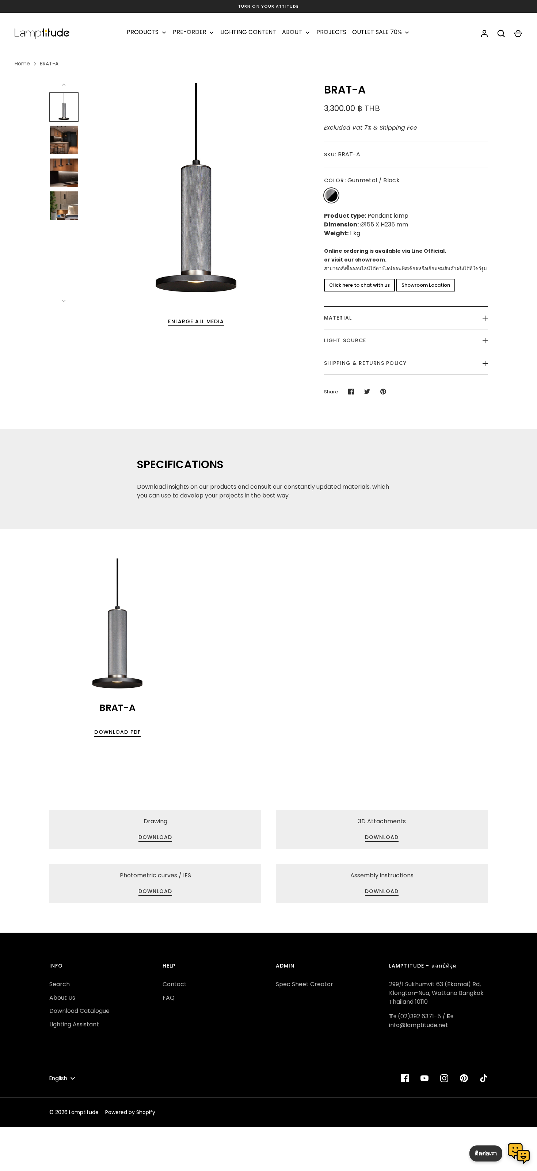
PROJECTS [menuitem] (331, 32)
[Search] (501, 34)
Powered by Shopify (130, 1112)
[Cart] (518, 34)
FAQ (169, 997)
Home (22, 63)
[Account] (484, 34)
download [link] (155, 837)
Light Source (345, 340)
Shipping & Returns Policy (365, 363)
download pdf (117, 732)
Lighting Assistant (74, 1024)
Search (59, 984)
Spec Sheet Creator (304, 984)
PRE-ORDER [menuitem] (189, 32)
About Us (62, 997)
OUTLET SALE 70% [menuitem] (377, 32)
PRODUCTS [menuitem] (143, 32)
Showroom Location (425, 285)
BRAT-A (49, 63)
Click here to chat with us (359, 285)
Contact (175, 984)
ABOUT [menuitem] (292, 32)
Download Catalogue (79, 1011)
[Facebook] (405, 1078)
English (58, 1078)
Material (338, 317)
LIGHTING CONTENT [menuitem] (248, 32)
